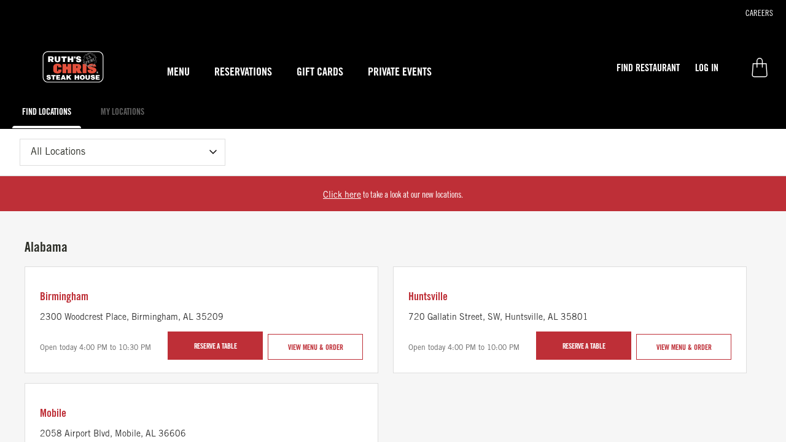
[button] (648, 68)
